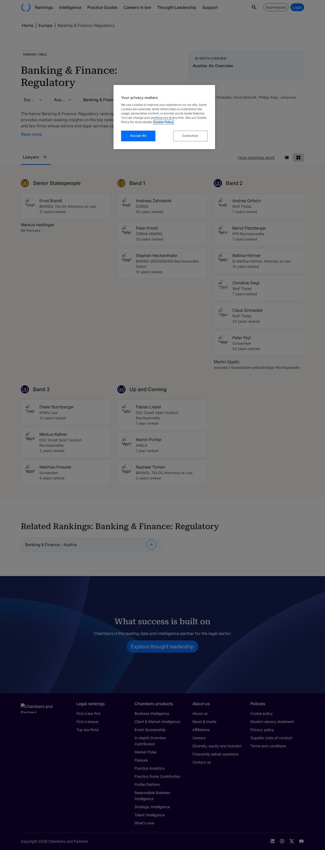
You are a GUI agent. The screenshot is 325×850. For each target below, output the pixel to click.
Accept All (138, 135)
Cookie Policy (163, 122)
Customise (190, 135)
